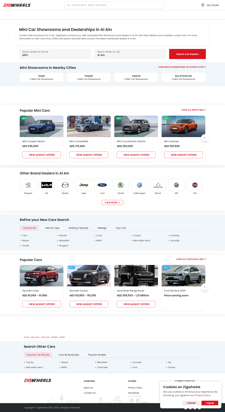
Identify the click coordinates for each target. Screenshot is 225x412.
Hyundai (175, 240)
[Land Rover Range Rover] (136, 275)
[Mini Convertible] (89, 126)
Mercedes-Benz (141, 240)
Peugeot (28, 193)
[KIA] (47, 185)
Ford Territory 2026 (175, 290)
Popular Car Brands (38, 354)
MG (176, 193)
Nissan (25, 240)
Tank (24, 235)
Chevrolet (102, 367)
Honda (25, 245)
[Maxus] (158, 185)
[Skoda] (121, 185)
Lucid (99, 235)
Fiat (195, 193)
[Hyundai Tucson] (89, 275)
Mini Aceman (171, 141)
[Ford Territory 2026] (183, 275)
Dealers (54, 337)
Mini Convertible (78, 141)
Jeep (83, 193)
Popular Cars (195, 259)
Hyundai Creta (30, 290)
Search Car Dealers (187, 54)
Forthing (175, 235)
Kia (169, 362)
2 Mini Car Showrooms (89, 79)
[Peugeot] (28, 185)
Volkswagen (139, 193)
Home (26, 337)
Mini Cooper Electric (33, 141)
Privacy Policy (135, 387)
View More (111, 202)
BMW (99, 240)
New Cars (35, 337)
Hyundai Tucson (78, 290)
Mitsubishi (64, 240)
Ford (102, 193)
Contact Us (90, 392)
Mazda (65, 193)
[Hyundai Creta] (41, 275)
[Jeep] (84, 185)
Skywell (63, 235)
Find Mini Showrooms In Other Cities (181, 67)
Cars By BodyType (69, 354)
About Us (88, 387)
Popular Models (97, 354)
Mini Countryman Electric (131, 141)
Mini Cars (198, 109)
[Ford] (102, 185)
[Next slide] (204, 137)
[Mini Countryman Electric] (136, 126)
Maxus (158, 193)
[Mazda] (65, 185)
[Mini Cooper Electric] (41, 126)
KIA (46, 193)
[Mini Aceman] (183, 126)
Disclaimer (133, 392)
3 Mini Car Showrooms (41, 79)
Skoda (121, 193)
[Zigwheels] (17, 5)
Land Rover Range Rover (130, 290)
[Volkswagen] (139, 185)
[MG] (176, 185)
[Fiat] (195, 185)
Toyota (137, 235)
